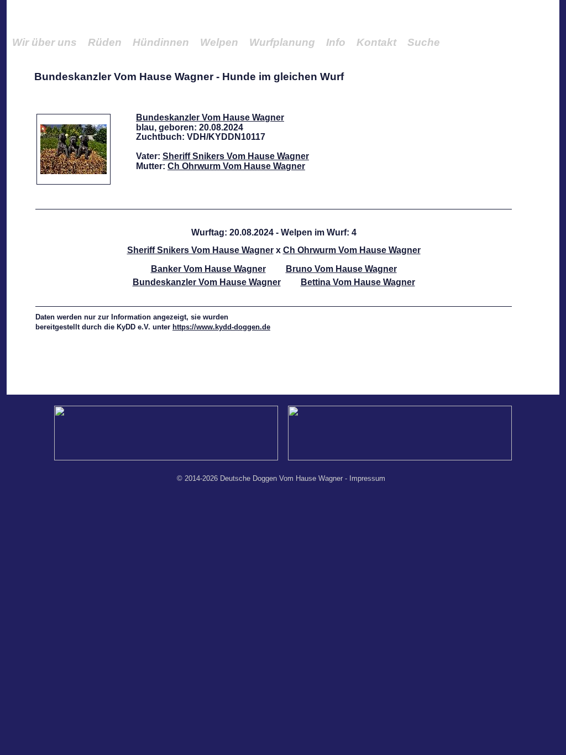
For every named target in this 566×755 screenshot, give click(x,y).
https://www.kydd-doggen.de (221, 327)
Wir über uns (44, 42)
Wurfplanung (282, 42)
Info (335, 42)
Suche (423, 42)
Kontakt (376, 42)
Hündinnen (161, 42)
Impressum (367, 478)
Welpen (219, 42)
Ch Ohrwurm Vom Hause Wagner (236, 166)
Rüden (105, 42)
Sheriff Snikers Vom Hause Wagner (236, 156)
